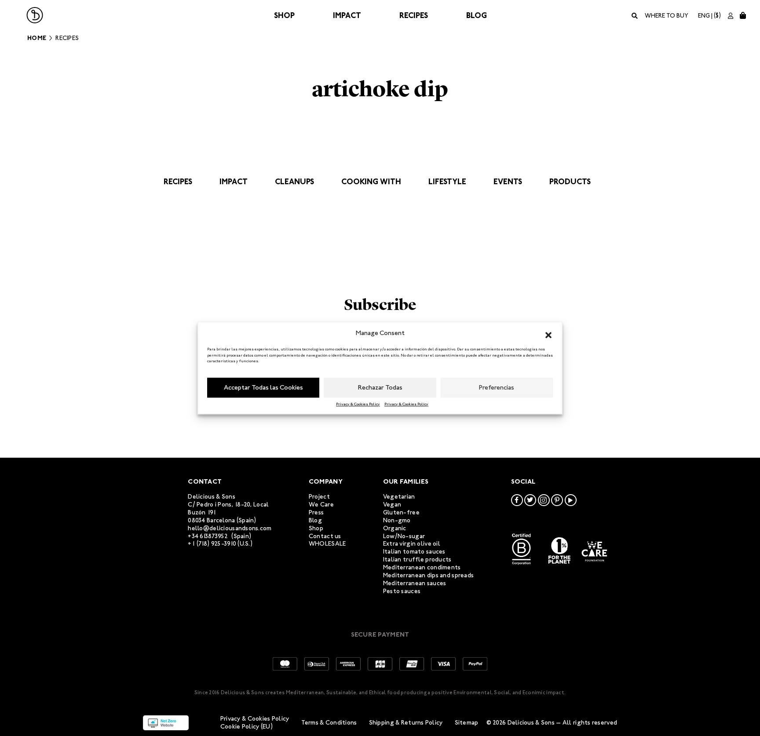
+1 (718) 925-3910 (212, 543)
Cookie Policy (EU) (246, 726)
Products (570, 181)
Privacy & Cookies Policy (358, 404)
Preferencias (496, 387)
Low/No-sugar (404, 536)
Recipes (413, 15)
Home (36, 38)
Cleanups (294, 181)
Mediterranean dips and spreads (428, 575)
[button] (548, 333)
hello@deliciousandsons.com (229, 528)
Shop (284, 15)
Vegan (392, 504)
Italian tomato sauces (414, 551)
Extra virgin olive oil (411, 543)
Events (507, 181)
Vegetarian (399, 496)
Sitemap (467, 722)
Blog (476, 15)
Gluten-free (401, 512)
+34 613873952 (208, 536)
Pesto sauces (401, 591)
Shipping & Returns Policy (406, 722)
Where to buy (666, 15)
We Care (321, 504)
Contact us (325, 536)
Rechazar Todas (380, 387)
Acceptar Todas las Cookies (263, 387)
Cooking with (371, 181)
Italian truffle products (417, 559)
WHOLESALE (327, 543)
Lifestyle (447, 181)
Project (319, 496)
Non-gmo (397, 520)
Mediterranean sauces (414, 583)
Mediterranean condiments (422, 567)
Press (316, 512)
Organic (394, 528)
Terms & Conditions (329, 722)
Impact (347, 15)
